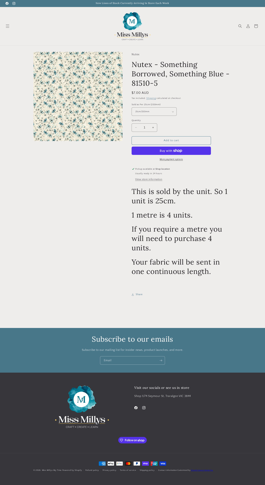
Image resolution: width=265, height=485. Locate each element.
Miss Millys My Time (52, 470)
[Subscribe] (161, 360)
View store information (148, 179)
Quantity (136, 120)
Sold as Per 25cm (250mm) (146, 104)
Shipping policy (147, 470)
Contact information (167, 470)
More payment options (171, 159)
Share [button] (139, 294)
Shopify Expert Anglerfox (202, 470)
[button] (8, 26)
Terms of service (128, 470)
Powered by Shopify (72, 470)
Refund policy (92, 470)
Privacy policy (109, 470)
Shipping (151, 98)
